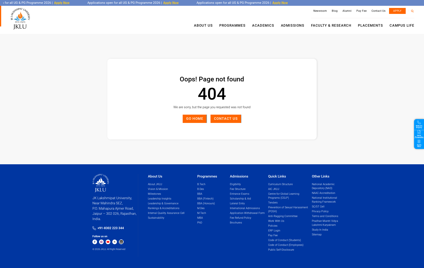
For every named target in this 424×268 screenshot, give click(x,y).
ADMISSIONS (292, 25)
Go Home (194, 119)
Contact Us (378, 10)
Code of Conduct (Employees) (285, 244)
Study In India (320, 229)
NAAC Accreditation (323, 193)
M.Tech (201, 213)
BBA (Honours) (206, 203)
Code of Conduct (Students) (284, 240)
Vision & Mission (158, 189)
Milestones (154, 193)
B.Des (200, 189)
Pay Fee (361, 10)
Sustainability (156, 217)
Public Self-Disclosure (281, 249)
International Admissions (245, 208)
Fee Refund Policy (240, 217)
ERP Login (274, 230)
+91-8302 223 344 (111, 228)
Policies (273, 225)
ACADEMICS (263, 25)
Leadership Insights (159, 198)
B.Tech (201, 184)
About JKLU (155, 184)
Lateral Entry (237, 203)
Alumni (347, 10)
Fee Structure (238, 189)
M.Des (201, 208)
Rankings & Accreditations (163, 208)
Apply (397, 10)
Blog (335, 10)
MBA (200, 217)
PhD (199, 222)
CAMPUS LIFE (402, 25)
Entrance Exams (239, 193)
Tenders (273, 202)
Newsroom (320, 10)
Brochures (236, 222)
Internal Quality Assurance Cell (166, 213)
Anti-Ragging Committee (282, 216)
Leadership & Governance (163, 203)
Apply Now (57, 3)
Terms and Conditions (325, 216)
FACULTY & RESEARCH (331, 25)
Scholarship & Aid (240, 198)
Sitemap (317, 234)
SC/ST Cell (318, 206)
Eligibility (235, 184)
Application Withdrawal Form (247, 213)
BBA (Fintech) (205, 198)
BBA (199, 193)
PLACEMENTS (370, 25)
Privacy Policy (320, 211)
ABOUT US (203, 25)
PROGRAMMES (232, 25)
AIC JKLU (273, 189)
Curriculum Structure (280, 184)
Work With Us (276, 221)
